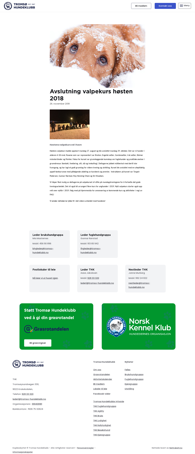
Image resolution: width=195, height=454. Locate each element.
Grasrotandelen (101, 374)
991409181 (37, 404)
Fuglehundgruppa (134, 379)
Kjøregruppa (131, 384)
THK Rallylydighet (102, 425)
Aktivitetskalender (102, 379)
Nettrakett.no (175, 448)
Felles (127, 369)
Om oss (97, 369)
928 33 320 (93, 278)
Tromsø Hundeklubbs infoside (108, 401)
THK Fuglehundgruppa (104, 406)
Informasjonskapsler (23, 452)
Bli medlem (141, 5)
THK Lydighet (100, 420)
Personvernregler (85, 448)
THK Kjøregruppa (101, 434)
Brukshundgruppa (134, 374)
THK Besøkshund (101, 430)
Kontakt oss (165, 5)
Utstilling (129, 388)
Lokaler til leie (100, 388)
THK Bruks (98, 415)
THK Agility (98, 411)
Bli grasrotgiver (38, 343)
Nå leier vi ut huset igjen (45, 278)
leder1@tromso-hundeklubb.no (97, 283)
